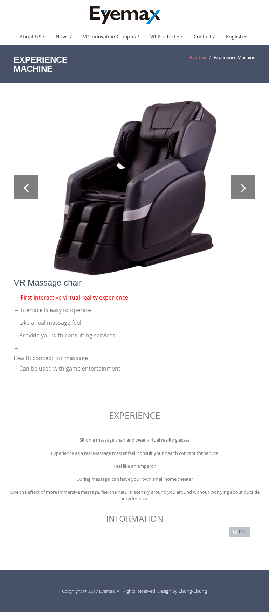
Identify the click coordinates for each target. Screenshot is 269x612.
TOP (242, 532)
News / (64, 36)
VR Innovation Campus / (111, 36)
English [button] (234, 36)
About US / (32, 36)
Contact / (204, 36)
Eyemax (198, 57)
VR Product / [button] (166, 36)
